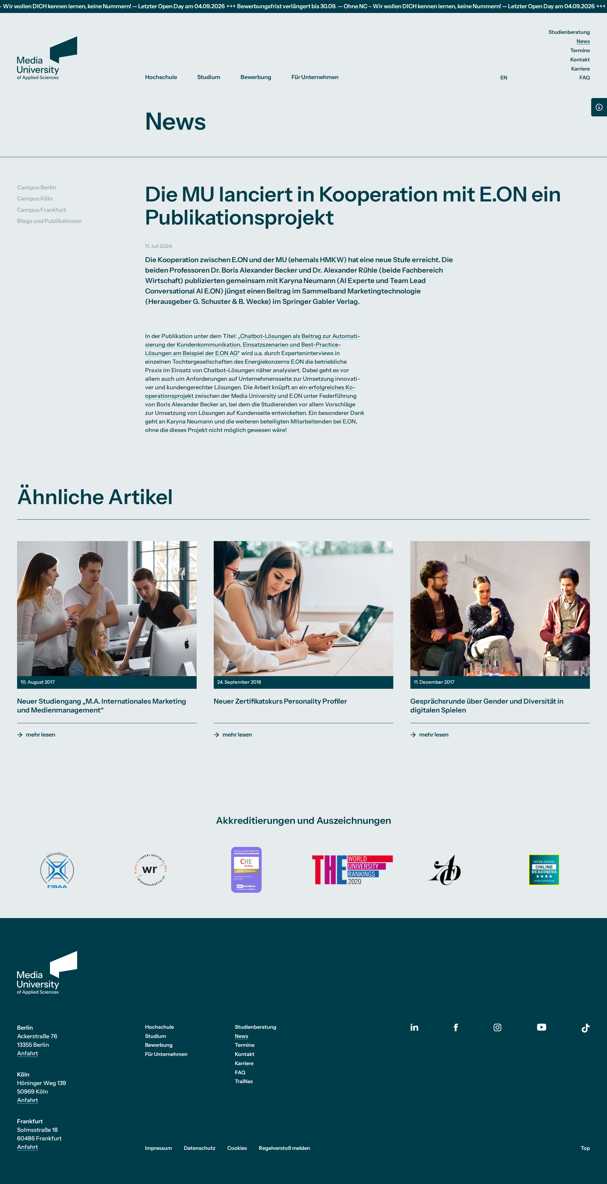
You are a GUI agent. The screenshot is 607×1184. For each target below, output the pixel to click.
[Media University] (47, 58)
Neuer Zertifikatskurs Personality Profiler (280, 701)
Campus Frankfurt (41, 209)
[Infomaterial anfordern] (599, 107)
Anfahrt (27, 1053)
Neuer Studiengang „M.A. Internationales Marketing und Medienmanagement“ (101, 705)
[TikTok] (586, 1028)
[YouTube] (541, 1027)
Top (585, 1148)
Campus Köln (35, 198)
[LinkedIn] (414, 1027)
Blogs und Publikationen (49, 220)
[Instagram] (497, 1027)
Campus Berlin (36, 187)
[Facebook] (456, 1027)
